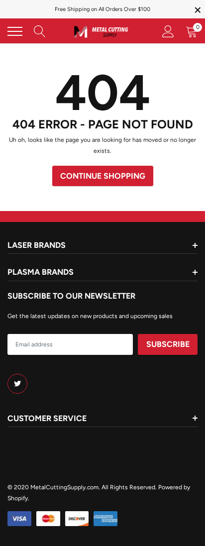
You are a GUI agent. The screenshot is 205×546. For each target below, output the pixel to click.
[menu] (14, 31)
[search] (40, 31)
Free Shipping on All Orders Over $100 (102, 9)
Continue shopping (102, 176)
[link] (17, 384)
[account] (168, 31)
